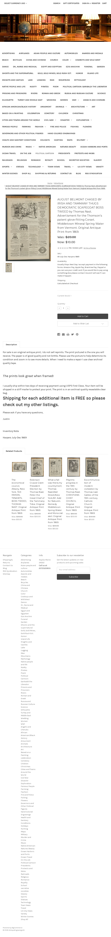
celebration (33, 113)
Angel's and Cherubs (94, 100)
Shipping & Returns (45, 173)
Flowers (87, 126)
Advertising (8, 53)
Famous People (10, 126)
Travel (67, 166)
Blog (78, 173)
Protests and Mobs (84, 153)
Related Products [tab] (14, 451)
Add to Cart (19, 470)
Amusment (45, 106)
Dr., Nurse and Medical (25, 66)
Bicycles (17, 60)
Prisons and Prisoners (14, 93)
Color (65, 60)
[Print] (68, 334)
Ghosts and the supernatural (17, 73)
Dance (5, 66)
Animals (60, 106)
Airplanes (24, 53)
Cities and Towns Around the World (21, 120)
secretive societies (79, 160)
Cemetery (49, 113)
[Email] (63, 334)
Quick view (19, 464)
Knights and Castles (13, 80)
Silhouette (7, 100)
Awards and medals (92, 53)
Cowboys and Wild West (87, 60)
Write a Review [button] (90, 248)
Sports (5, 166)
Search (56, 3)
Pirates (45, 86)
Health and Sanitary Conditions (19, 140)
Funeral (88, 66)
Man (52, 80)
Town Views (54, 166)
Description (11, 344)
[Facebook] (58, 334)
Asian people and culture (47, 53)
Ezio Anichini (73, 66)
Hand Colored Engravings (61, 133)
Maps (69, 140)
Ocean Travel (9, 153)
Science (101, 93)
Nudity (33, 86)
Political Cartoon (44, 153)
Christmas (78, 113)
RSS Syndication (93, 173)
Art (93, 106)
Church (54, 60)
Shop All (26, 173)
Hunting (58, 140)
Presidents (64, 153)
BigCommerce (17, 928)
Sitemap (6, 574)
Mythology (80, 80)
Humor (79, 73)
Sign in (85, 3)
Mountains (64, 80)
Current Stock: (64, 296)
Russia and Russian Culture (79, 93)
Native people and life (13, 86)
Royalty (49, 160)
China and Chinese (36, 60)
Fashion (39, 126)
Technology (34, 166)
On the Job (25, 153)
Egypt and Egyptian (51, 66)
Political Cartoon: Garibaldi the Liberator (85, 86)
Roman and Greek (51, 93)
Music (29, 146)
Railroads (7, 160)
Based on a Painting (12, 113)
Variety (100, 166)
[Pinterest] (77, 334)
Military (81, 140)
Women (64, 100)
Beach (5, 60)
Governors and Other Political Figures (22, 133)
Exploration (82, 120)
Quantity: (61, 304)
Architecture (78, 106)
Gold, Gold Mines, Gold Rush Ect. (54, 73)
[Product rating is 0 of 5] (62, 248)
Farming (26, 126)
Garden (101, 66)
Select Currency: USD (14, 3)
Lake (30, 80)
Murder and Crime (11, 146)
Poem (55, 86)
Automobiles (71, 53)
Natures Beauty (68, 146)
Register (96, 3)
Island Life (93, 73)
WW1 (74, 100)
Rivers (34, 93)
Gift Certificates (71, 3)
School (61, 160)
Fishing (75, 126)
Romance (36, 160)
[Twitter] (72, 334)
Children (63, 113)
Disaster (64, 120)
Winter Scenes (10, 173)
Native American (47, 146)
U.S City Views (85, 166)
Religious (22, 160)
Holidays (45, 140)
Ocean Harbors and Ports (93, 146)
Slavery (98, 160)
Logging (41, 80)
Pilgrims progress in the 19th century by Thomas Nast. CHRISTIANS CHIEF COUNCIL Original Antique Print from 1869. (73, 495)
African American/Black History (19, 106)
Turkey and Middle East (30, 100)
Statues (20, 166)
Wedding (51, 100)
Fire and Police (58, 126)
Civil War (48, 120)
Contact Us (66, 173)
